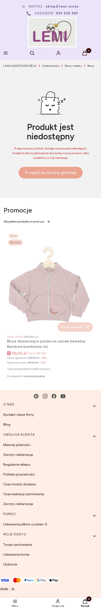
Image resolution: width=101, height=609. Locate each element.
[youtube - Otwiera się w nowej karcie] (63, 396)
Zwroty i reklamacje (18, 455)
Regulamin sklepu (16, 464)
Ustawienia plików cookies (23, 524)
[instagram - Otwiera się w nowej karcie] (45, 396)
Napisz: (50, 6)
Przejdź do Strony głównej (50, 172)
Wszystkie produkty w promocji (24, 221)
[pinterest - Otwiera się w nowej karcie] (36, 396)
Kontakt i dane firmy (18, 414)
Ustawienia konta (16, 554)
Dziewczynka (50, 65)
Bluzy (90, 65)
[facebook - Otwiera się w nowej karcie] (54, 396)
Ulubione (10, 564)
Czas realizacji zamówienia (23, 494)
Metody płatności (16, 445)
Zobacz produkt (71, 327)
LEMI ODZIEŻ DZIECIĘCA (20, 65)
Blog (6, 424)
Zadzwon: (52, 13)
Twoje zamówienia (17, 544)
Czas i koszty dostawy (19, 484)
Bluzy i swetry (73, 65)
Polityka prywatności (19, 474)
